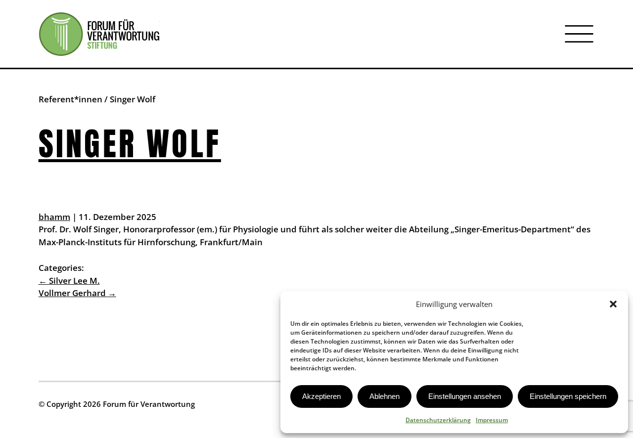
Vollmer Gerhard (77, 293)
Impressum (492, 420)
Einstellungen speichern (568, 396)
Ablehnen (384, 396)
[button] (613, 304)
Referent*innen (70, 99)
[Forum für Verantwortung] (99, 34)
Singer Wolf (130, 144)
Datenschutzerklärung (438, 420)
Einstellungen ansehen (464, 396)
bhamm (54, 216)
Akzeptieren (321, 396)
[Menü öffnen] (579, 34)
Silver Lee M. (69, 280)
